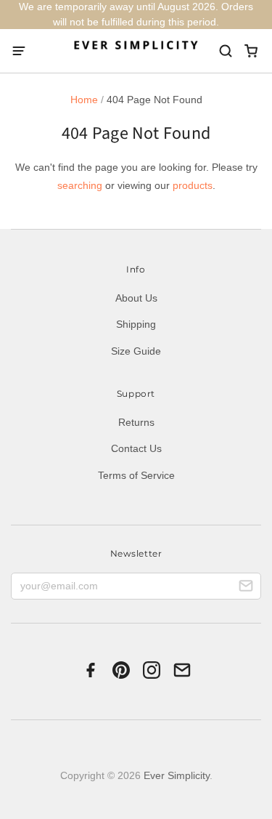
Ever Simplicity (177, 775)
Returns (136, 422)
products (193, 185)
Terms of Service (136, 475)
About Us (136, 298)
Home (84, 99)
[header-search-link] (225, 51)
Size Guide (136, 351)
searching (79, 185)
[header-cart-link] (250, 51)
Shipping (136, 324)
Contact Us (136, 448)
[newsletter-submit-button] (245, 587)
